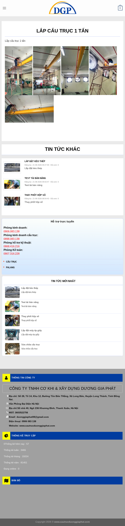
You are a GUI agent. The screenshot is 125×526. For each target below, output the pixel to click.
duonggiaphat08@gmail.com (33, 417)
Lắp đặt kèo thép (29, 288)
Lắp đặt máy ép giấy (31, 330)
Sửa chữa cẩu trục (30, 344)
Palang (10, 267)
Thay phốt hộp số (30, 316)
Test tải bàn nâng (30, 302)
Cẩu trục (11, 262)
